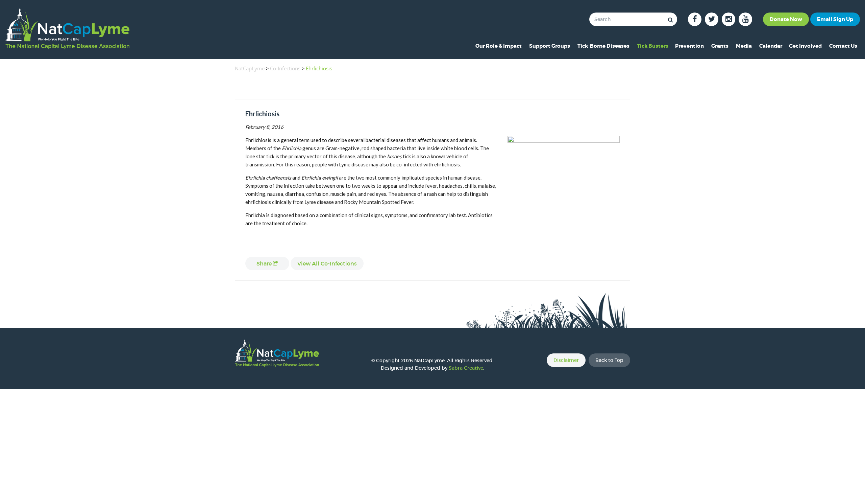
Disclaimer (566, 360)
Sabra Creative (466, 368)
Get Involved (805, 46)
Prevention (689, 46)
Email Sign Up (835, 19)
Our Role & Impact (498, 46)
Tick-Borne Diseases (603, 46)
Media (744, 46)
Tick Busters (652, 46)
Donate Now (786, 19)
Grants (719, 46)
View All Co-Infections (327, 263)
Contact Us (843, 46)
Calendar (770, 46)
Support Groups (549, 46)
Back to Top (609, 360)
